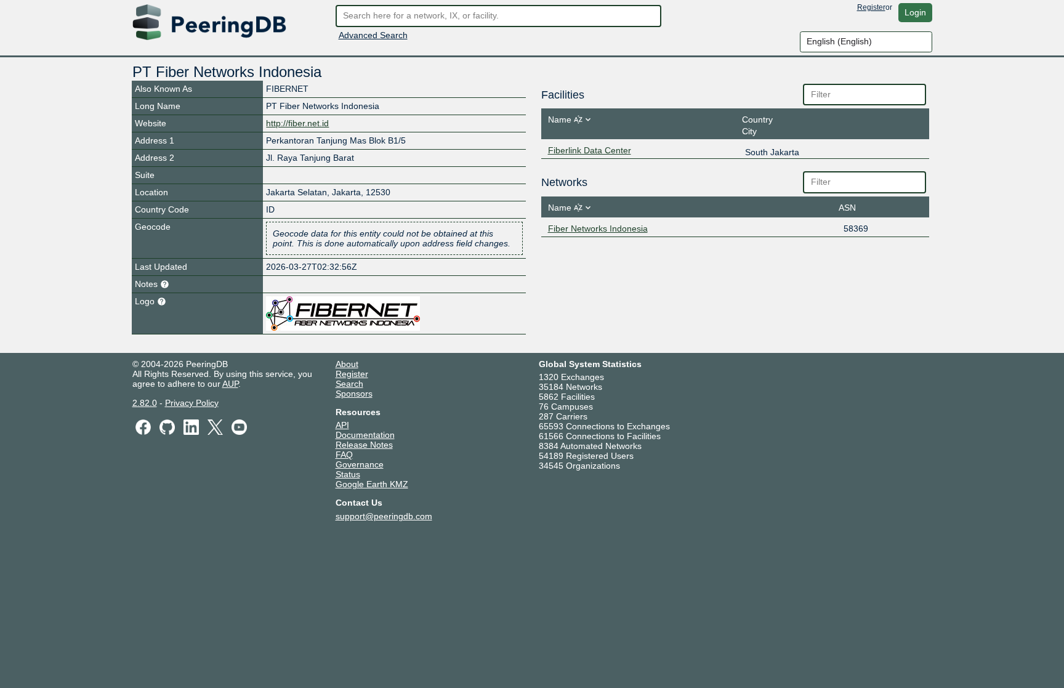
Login (915, 12)
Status (348, 474)
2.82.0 (144, 403)
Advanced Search (373, 35)
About (347, 364)
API (342, 425)
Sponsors (354, 394)
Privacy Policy (192, 403)
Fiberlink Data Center (589, 150)
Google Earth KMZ (372, 484)
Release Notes (364, 445)
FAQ (344, 454)
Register (871, 7)
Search (349, 384)
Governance (360, 464)
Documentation (365, 435)
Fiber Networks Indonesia (598, 228)
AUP (230, 384)
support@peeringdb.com (384, 516)
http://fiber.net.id (297, 123)
